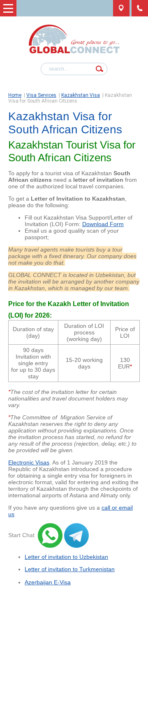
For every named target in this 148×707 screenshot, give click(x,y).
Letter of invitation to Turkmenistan (70, 569)
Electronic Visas (28, 462)
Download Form (103, 224)
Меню (8, 8)
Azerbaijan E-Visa (48, 582)
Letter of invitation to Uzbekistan (66, 557)
